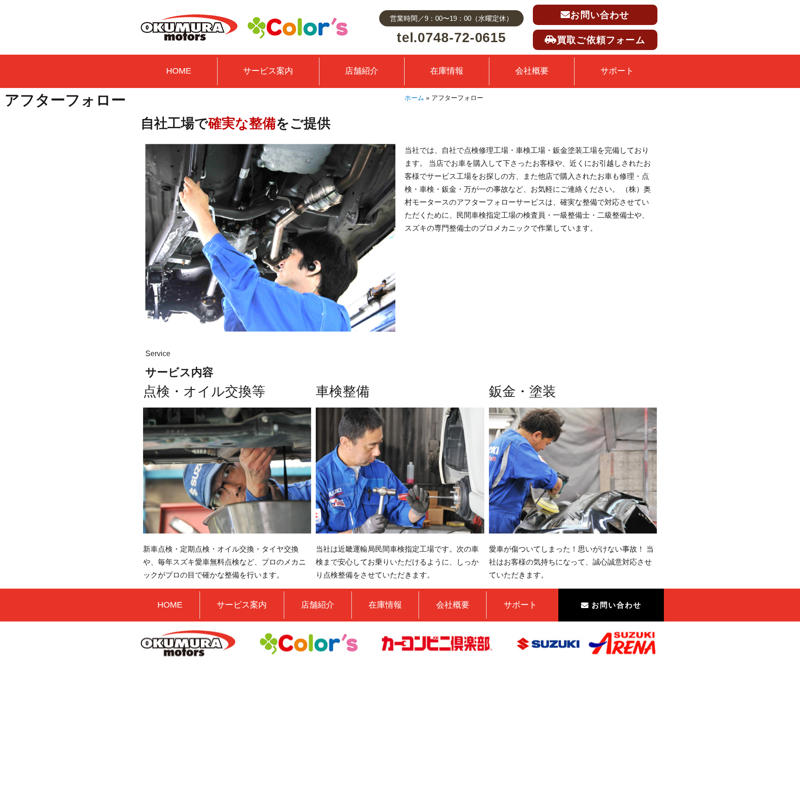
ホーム (414, 97)
